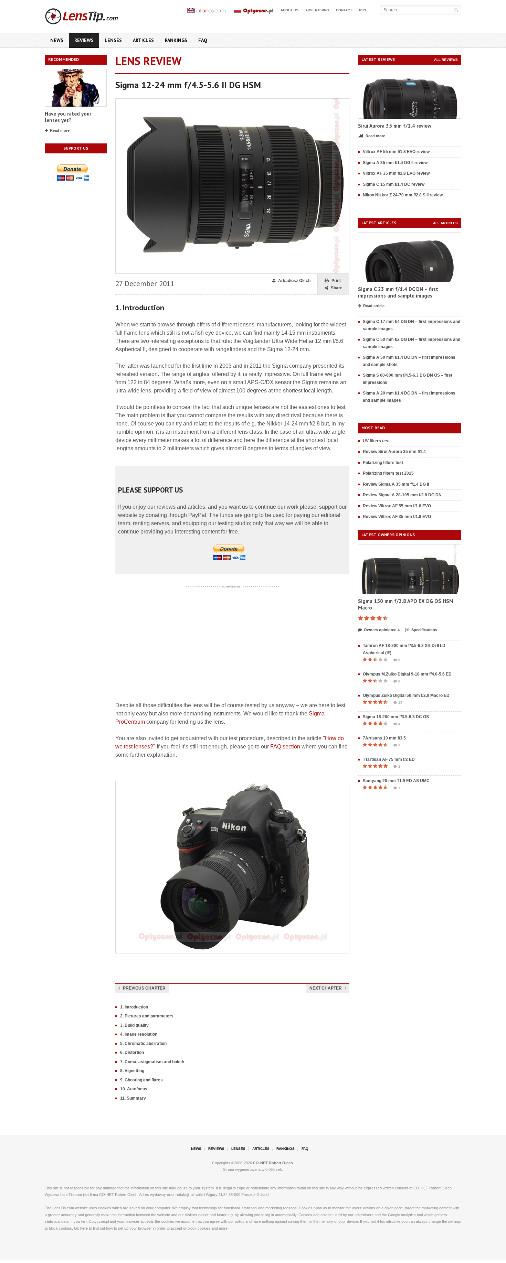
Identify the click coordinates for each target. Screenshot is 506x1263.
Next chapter (325, 988)
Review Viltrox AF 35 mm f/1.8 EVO (397, 516)
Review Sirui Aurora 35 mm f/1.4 (394, 451)
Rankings (176, 40)
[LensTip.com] (91, 14)
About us (289, 10)
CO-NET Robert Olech (273, 1163)
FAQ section (285, 746)
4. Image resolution (138, 1034)
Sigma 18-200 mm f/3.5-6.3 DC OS (396, 716)
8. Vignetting (132, 1070)
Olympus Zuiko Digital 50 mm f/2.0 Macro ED (406, 695)
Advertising (317, 10)
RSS (362, 10)
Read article (373, 306)
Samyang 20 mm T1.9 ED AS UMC (396, 780)
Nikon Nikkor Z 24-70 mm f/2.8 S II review (403, 195)
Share (336, 287)
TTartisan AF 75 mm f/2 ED (389, 759)
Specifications (424, 630)
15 (400, 702)
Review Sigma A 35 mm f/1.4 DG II (396, 484)
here (84, 1228)
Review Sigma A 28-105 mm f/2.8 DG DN (402, 495)
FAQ (202, 40)
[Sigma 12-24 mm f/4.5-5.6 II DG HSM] (232, 101)
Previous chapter (144, 988)
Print (336, 280)
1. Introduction (134, 1007)
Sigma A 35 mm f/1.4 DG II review (395, 162)
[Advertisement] (232, 634)
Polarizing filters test (383, 462)
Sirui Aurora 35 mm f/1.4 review (394, 125)
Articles (143, 40)
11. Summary (133, 1098)
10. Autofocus (133, 1089)
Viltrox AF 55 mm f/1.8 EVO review (396, 151)
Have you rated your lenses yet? (68, 117)
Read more (60, 130)
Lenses (113, 40)
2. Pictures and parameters (146, 1016)
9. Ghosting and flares (141, 1080)
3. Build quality (134, 1025)
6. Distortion (132, 1052)
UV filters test (376, 441)
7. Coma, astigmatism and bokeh (152, 1061)
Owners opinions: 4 (382, 630)
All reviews (446, 60)
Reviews (84, 40)
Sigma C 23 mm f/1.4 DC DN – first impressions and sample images (398, 292)
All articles (445, 223)
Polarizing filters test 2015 (388, 473)
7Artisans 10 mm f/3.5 (384, 738)
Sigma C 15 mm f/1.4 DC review (393, 184)
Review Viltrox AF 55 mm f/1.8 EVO (397, 506)
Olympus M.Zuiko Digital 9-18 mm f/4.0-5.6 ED (407, 674)
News (56, 40)
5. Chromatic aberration (143, 1043)
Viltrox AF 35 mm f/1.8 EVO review (396, 173)
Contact (344, 10)
